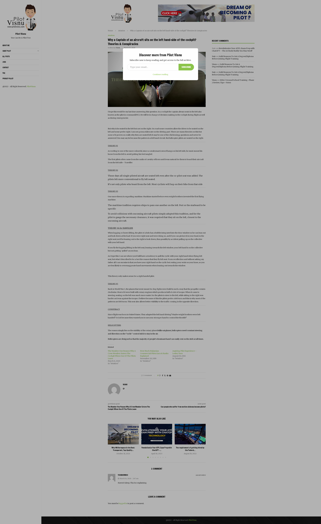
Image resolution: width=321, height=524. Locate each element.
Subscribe (186, 67)
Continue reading (160, 74)
